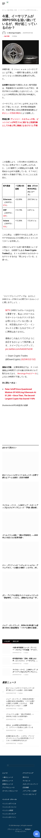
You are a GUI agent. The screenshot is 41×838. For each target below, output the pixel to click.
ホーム (4, 10)
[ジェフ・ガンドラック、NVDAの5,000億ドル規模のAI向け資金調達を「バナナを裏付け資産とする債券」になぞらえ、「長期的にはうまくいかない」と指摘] (20, 612)
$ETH (7, 310)
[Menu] (3, 3)
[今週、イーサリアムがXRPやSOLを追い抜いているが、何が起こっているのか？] (20, 52)
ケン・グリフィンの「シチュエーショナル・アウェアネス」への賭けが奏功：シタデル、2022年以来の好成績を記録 (20, 567)
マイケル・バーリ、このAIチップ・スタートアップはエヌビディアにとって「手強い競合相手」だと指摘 (20, 507)
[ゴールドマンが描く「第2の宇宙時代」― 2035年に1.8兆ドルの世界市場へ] (20, 522)
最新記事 (15, 641)
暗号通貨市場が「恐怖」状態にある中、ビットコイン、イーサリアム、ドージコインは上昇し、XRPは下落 (25, 660)
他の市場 (10, 10)
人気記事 (7, 641)
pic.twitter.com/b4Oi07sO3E (19, 349)
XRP (4, 216)
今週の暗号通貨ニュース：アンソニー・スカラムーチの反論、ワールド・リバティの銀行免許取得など (25, 649)
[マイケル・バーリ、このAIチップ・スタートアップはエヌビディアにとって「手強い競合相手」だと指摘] (20, 492)
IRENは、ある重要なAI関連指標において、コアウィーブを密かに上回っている (19, 726)
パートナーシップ (28, 773)
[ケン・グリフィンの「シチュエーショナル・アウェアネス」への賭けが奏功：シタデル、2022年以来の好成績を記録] (20, 552)
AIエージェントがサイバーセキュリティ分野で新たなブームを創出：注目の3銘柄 (20, 476)
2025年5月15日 (28, 359)
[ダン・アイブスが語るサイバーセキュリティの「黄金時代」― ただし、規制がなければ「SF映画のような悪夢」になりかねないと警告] (20, 582)
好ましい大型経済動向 (11, 113)
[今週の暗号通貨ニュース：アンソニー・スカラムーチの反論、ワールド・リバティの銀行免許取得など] (6, 650)
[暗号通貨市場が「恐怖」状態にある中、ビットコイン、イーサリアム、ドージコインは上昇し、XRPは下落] (6, 661)
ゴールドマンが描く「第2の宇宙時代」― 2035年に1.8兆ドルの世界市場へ (20, 536)
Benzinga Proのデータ (27, 373)
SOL (4, 226)
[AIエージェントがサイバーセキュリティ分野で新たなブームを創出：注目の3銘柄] (20, 462)
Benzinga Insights (15, 33)
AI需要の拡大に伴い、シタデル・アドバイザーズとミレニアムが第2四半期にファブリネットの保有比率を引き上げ (20, 738)
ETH (4, 205)
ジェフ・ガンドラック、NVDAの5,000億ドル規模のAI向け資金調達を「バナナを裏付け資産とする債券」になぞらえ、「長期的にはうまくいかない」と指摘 (20, 629)
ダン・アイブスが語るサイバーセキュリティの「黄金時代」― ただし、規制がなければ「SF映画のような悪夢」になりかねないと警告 (20, 597)
